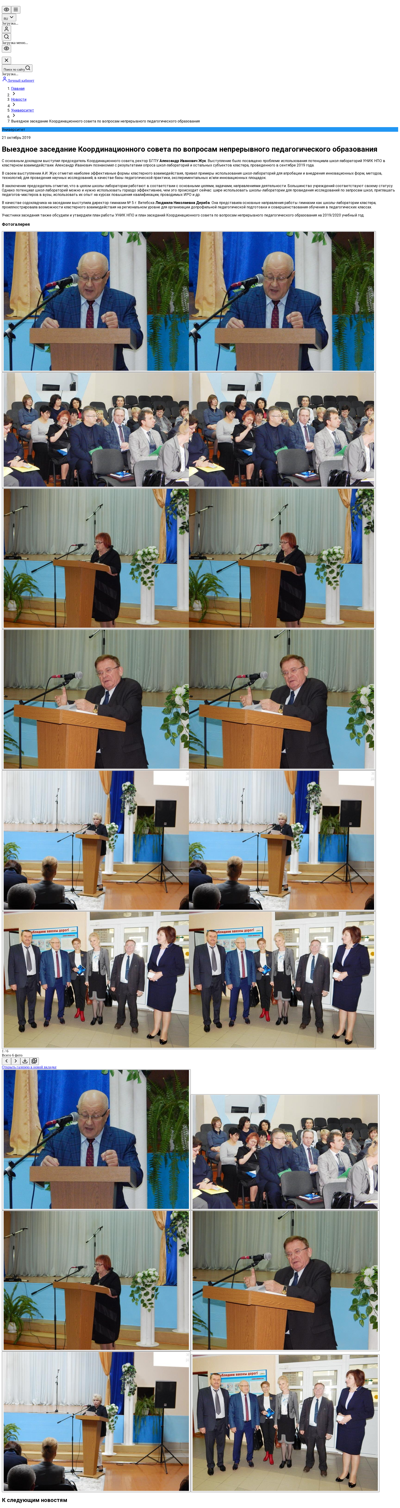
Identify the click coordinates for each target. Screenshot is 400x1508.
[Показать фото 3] (96, 1280)
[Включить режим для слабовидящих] (6, 10)
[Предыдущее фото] (6, 1061)
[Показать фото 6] (285, 1423)
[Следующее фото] (15, 1061)
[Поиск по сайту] (6, 37)
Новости (18, 99)
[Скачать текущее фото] (25, 1061)
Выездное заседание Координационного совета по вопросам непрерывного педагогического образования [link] (105, 121)
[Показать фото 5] (96, 1421)
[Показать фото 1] (96, 1139)
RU (6, 19)
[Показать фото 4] (285, 1280)
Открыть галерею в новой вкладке (29, 1067)
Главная (18, 88)
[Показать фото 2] (285, 1152)
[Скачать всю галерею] (34, 1061)
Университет (22, 110)
